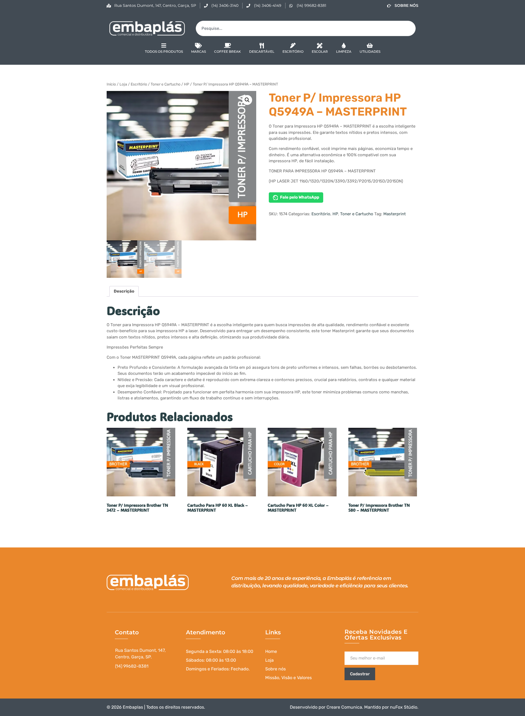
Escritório (293, 51)
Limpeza (343, 51)
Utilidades (370, 51)
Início (111, 84)
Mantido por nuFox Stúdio (390, 707)
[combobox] (306, 28)
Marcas (198, 51)
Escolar (320, 51)
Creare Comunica (344, 707)
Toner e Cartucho (165, 84)
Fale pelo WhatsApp (299, 197)
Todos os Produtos (164, 51)
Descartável (261, 51)
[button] (247, 100)
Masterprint (394, 213)
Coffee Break (227, 51)
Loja (123, 84)
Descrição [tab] (124, 291)
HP (186, 84)
